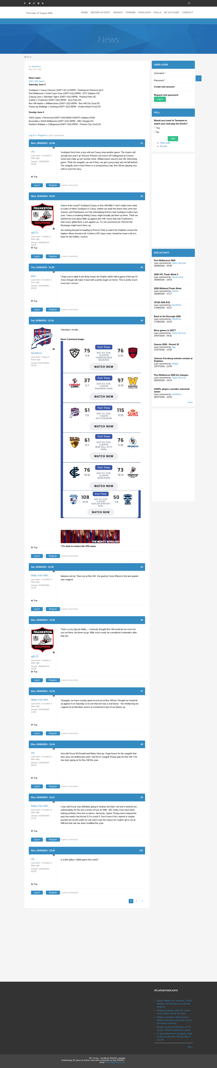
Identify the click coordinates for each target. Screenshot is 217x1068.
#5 (142, 567)
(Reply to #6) (63, 691)
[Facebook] (25, 2)
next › (142, 901)
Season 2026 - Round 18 (166, 344)
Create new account (164, 86)
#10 (141, 850)
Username (160, 73)
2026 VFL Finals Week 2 (166, 274)
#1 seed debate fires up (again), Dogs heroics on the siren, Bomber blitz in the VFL (174, 1036)
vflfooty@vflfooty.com (115, 1062)
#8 (142, 744)
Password (159, 80)
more (190, 402)
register (42, 135)
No (157, 132)
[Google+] (34, 2)
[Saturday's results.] (101, 415)
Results (163, 146)
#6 (142, 620)
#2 (142, 196)
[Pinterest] (39, 2)
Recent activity (100, 12)
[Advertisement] (173, 200)
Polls (157, 12)
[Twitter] (30, 2)
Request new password (166, 95)
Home (84, 12)
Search (118, 12)
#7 (142, 691)
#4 (142, 320)
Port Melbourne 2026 (164, 260)
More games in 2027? (165, 330)
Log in (32, 135)
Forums (131, 12)
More (190, 1047)
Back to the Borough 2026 (167, 316)
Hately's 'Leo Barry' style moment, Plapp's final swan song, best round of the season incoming (174, 1020)
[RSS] (43, 2)
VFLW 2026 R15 (162, 302)
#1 (142, 143)
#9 (142, 797)
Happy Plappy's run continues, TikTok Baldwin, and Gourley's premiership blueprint (174, 1003)
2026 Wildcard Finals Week (167, 288)
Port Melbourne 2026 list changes (171, 375)
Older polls (165, 143)
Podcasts (144, 12)
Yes (158, 128)
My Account (171, 12)
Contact (187, 12)
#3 (142, 267)
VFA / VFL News (37, 81)
